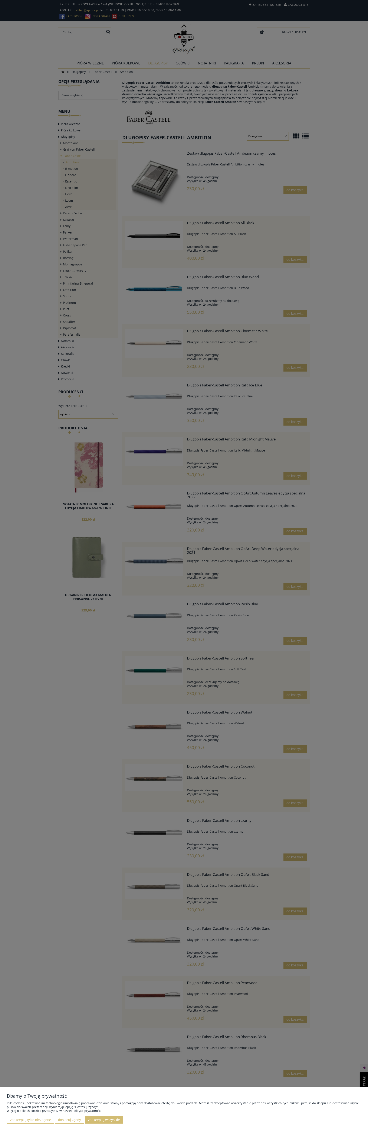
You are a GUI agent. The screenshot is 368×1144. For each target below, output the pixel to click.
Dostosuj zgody (69, 1120)
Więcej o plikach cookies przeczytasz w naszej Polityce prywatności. (54, 1111)
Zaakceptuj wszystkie (104, 1120)
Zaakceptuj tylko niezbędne (30, 1120)
